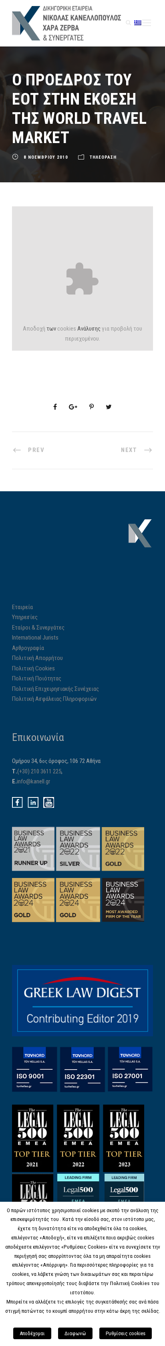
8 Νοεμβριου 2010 (46, 157)
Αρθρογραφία (28, 648)
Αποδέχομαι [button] (32, 1333)
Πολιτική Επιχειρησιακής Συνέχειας (55, 688)
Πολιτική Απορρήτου (37, 658)
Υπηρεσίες (25, 617)
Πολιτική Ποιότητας (36, 678)
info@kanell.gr (33, 781)
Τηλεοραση (103, 157)
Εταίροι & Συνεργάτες (38, 627)
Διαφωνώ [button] (75, 1333)
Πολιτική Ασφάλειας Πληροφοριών (54, 698)
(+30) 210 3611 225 (39, 771)
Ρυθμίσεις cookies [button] (125, 1333)
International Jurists (35, 637)
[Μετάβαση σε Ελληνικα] (137, 23)
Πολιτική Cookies (33, 668)
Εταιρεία (22, 607)
